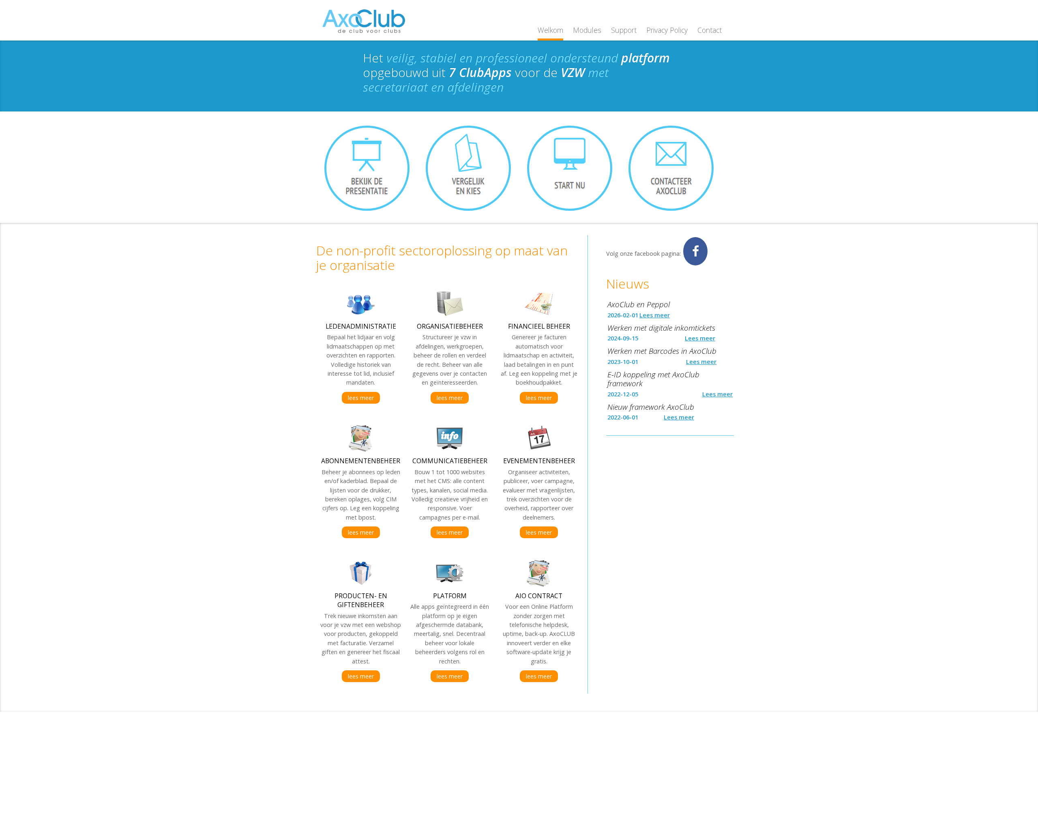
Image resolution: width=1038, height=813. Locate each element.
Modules (587, 30)
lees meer (361, 398)
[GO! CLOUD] (569, 168)
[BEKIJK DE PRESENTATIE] (367, 168)
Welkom (550, 30)
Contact (709, 30)
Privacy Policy (667, 30)
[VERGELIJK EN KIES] (468, 168)
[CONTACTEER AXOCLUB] (671, 168)
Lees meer (654, 315)
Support (624, 30)
